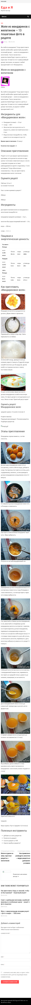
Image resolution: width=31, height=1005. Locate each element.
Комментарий (5, 933)
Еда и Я (7, 7)
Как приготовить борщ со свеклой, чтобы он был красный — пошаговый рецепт (15, 892)
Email (3, 964)
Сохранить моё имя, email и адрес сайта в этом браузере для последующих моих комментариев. (15, 975)
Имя (2, 957)
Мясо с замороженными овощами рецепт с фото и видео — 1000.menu (15, 912)
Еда (2, 23)
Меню (5, 16)
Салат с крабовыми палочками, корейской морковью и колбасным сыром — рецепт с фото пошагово (15, 902)
